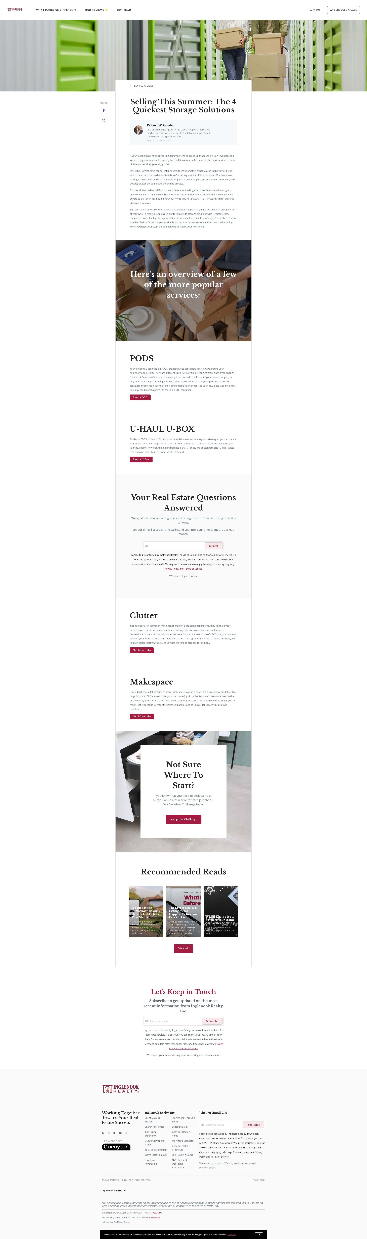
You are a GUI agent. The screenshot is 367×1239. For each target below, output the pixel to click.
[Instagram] (126, 1133)
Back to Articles (143, 85)
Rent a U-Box (141, 459)
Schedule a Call (180, 1126)
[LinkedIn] (114, 1133)
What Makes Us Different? (56, 10)
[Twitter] (109, 1133)
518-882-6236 (156, 1212)
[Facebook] (103, 1133)
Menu (316, 10)
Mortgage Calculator (183, 1140)
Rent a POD (140, 397)
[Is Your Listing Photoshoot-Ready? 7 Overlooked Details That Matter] (146, 911)
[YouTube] (120, 1133)
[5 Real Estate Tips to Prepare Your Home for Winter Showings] (221, 911)
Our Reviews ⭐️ (96, 10)
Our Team (124, 10)
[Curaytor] (116, 1149)
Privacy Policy (258, 1179)
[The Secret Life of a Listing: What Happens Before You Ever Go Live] (183, 911)
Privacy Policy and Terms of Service (183, 568)
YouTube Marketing (156, 1149)
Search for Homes (154, 1126)
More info (232, 1234)
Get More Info (142, 650)
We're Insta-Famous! (156, 1154)
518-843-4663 (154, 1217)
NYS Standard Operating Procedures (179, 1163)
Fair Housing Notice (182, 1154)
